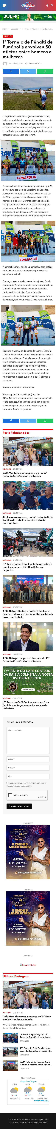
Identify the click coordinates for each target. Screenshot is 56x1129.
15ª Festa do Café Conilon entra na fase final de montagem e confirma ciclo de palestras (26, 705)
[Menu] (4, 5)
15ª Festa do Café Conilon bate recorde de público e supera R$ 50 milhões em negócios (27, 567)
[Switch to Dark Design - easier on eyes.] (47, 5)
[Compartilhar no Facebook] (11, 71)
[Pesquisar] (51, 5)
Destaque (8, 36)
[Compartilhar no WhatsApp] (45, 71)
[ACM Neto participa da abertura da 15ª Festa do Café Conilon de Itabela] (28, 636)
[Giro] (28, 5)
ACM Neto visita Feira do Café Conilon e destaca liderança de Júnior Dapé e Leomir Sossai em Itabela (28, 614)
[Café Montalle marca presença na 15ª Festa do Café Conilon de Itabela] (28, 451)
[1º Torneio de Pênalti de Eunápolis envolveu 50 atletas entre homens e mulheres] (28, 93)
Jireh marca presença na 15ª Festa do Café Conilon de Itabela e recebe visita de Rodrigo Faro (28, 520)
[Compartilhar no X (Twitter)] (28, 71)
